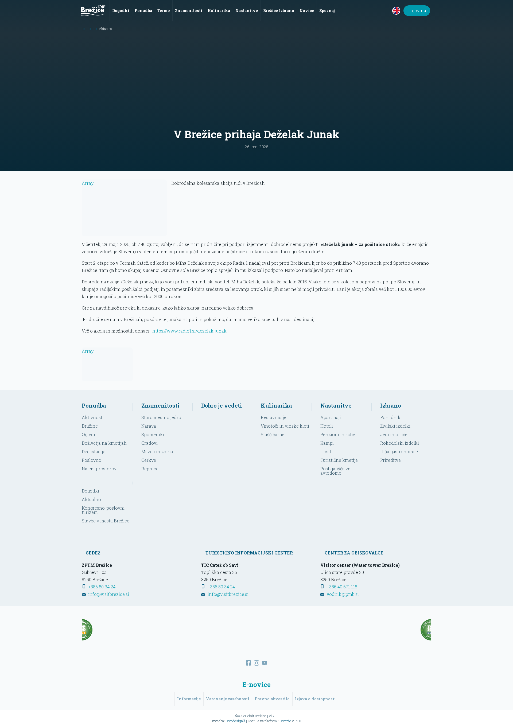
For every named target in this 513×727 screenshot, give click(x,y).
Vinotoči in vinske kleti (285, 426)
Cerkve (148, 460)
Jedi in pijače (393, 434)
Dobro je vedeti (221, 405)
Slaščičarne (273, 434)
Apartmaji (330, 417)
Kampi (327, 443)
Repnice (149, 468)
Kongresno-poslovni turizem (103, 510)
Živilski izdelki (395, 426)
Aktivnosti (93, 417)
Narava (148, 426)
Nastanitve (336, 405)
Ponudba (94, 405)
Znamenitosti (160, 405)
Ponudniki (391, 417)
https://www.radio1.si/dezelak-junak (189, 331)
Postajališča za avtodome (335, 471)
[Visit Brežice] (93, 10)
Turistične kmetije (339, 460)
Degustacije (93, 451)
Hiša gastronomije (399, 451)
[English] (396, 11)
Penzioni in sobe (337, 434)
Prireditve (390, 460)
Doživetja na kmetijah (104, 443)
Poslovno (91, 460)
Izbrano (390, 405)
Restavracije (273, 417)
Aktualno (91, 499)
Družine (90, 426)
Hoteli (326, 426)
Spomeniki (152, 434)
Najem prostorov (99, 468)
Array (88, 183)
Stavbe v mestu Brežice (105, 520)
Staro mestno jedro (161, 417)
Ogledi (88, 434)
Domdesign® (235, 721)
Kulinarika (276, 405)
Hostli (326, 451)
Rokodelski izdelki (399, 443)
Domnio (285, 721)
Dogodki (90, 491)
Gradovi (149, 443)
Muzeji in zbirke (157, 451)
